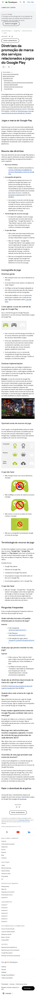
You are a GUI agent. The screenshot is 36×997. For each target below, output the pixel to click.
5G (2, 879)
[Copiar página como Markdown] (9, 67)
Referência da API (6, 934)
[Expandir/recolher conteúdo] (12, 72)
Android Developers (6, 31)
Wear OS (3, 889)
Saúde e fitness (5, 871)
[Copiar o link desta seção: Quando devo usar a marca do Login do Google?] (10, 696)
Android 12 (4, 919)
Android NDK (5, 940)
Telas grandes (5, 886)
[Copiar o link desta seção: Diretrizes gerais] (16, 274)
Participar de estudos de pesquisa (10, 955)
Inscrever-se (28, 988)
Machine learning (6, 868)
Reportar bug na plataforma (9, 947)
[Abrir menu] (3, 2)
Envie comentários (10, 40)
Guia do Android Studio (8, 929)
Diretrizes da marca (21, 984)
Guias (5, 33)
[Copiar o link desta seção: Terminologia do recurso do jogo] (3, 545)
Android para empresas (7, 844)
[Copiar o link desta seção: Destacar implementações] (24, 364)
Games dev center (8, 7)
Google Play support (6, 953)
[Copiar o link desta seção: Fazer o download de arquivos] (3, 791)
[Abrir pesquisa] (21, 2)
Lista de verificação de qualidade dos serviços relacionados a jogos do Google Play (21, 172)
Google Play (17, 31)
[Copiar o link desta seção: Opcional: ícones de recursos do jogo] (3, 426)
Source (3, 849)
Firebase (3, 972)
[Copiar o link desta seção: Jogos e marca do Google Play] (3, 123)
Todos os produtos (7, 978)
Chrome (3, 969)
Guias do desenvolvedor (8, 931)
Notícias (3, 852)
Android (3, 841)
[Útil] (9, 36)
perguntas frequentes (15, 195)
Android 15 (4, 910)
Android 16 (4, 907)
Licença (12, 984)
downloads (23, 799)
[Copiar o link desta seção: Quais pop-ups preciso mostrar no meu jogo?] (7, 650)
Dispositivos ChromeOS (7, 892)
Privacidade (4, 876)
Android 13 (4, 916)
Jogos (3, 865)
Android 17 (4, 905)
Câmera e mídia (5, 873)
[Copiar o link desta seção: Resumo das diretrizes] (25, 151)
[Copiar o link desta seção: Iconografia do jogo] (23, 270)
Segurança (4, 847)
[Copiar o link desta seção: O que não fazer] (16, 472)
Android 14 (4, 913)
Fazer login (30, 2)
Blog (2, 855)
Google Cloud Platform (7, 975)
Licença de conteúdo (24, 820)
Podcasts (3, 858)
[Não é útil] (12, 36)
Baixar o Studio (5, 937)
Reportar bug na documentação (10, 950)
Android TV (4, 897)
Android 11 (4, 921)
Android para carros (6, 895)
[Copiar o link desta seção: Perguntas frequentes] (25, 608)
